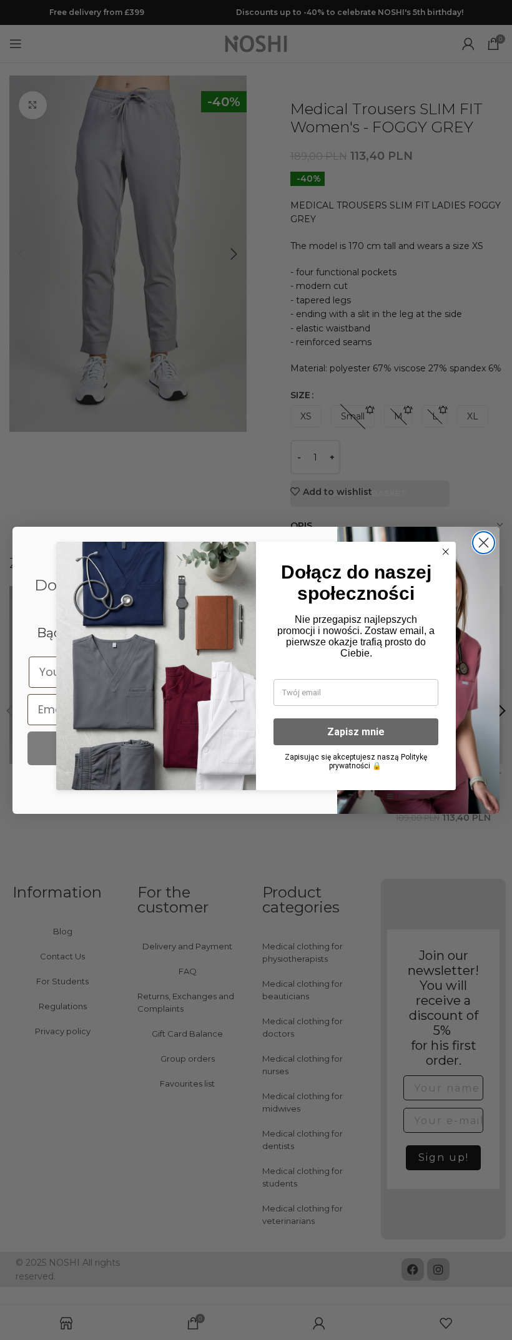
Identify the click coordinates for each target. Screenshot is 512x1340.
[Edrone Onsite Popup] (256, 670)
